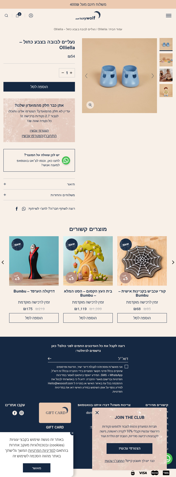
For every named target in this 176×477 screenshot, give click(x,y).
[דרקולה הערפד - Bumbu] (34, 261)
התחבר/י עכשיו (114, 460)
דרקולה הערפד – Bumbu (34, 291)
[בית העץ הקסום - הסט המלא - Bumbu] (88, 261)
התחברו (50, 136)
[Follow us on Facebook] (14, 413)
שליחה (51, 358)
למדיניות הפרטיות (41, 450)
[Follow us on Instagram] (21, 413)
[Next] (86, 75)
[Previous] (153, 75)
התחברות (31, 15)
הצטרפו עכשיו (32, 136)
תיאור (71, 184)
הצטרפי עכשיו (39, 130)
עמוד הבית (115, 29)
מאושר (36, 468)
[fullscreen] (90, 105)
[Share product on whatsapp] (24, 209)
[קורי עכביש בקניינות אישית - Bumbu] (142, 261)
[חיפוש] (6, 15)
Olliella (102, 29)
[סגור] (72, 433)
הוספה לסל (39, 86)
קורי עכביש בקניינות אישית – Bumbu (142, 293)
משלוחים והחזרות (63, 194)
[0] (17, 15)
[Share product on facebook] (16, 209)
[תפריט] (168, 15)
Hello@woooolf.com (60, 383)
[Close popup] (98, 413)
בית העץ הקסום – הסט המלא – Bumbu (88, 293)
